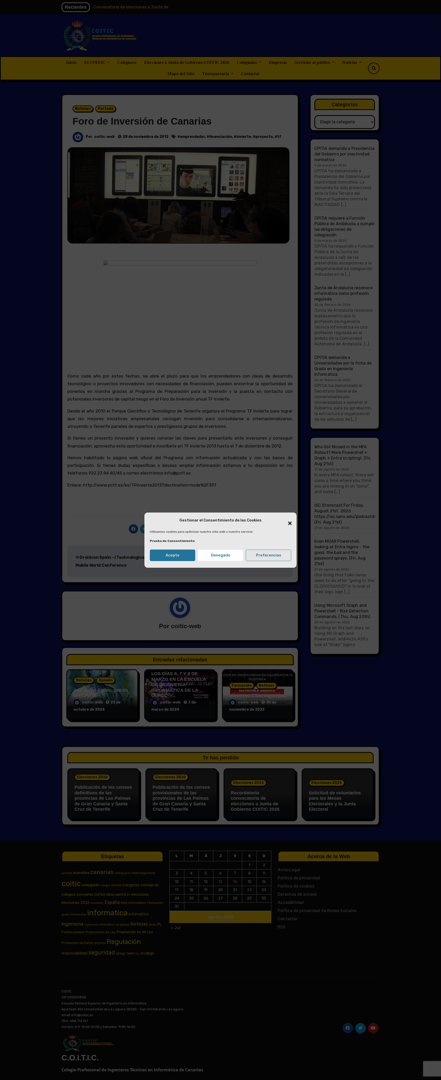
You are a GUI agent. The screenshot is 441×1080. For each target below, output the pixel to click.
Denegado (220, 555)
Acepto (172, 555)
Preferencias (268, 555)
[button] (287, 520)
